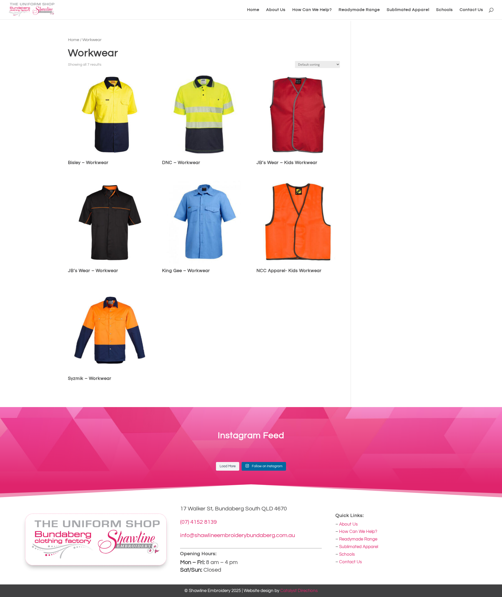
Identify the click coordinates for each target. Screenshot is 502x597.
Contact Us (471, 10)
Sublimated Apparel (408, 10)
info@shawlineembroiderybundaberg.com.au (237, 535)
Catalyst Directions (299, 590)
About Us (276, 10)
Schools (444, 10)
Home (253, 10)
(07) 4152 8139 (198, 522)
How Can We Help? (312, 10)
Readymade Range (359, 10)
